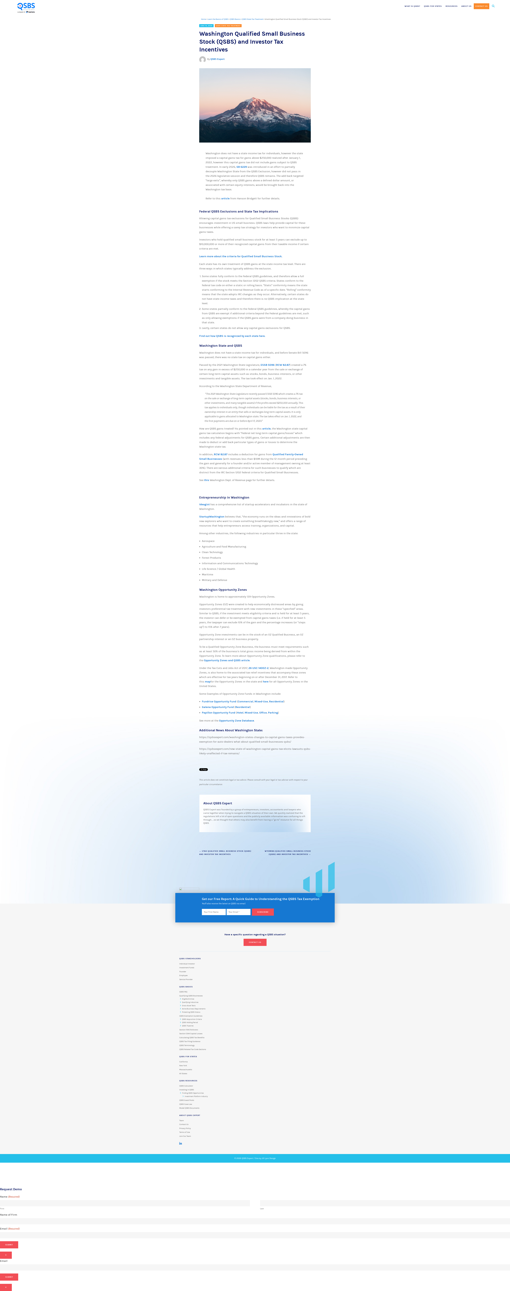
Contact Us (481, 6)
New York (183, 1066)
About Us (466, 6)
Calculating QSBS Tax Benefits (191, 1038)
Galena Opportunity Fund (218, 707)
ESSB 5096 (268, 364)
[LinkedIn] (180, 1143)
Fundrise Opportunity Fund (219, 701)
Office (263, 712)
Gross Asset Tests (189, 1006)
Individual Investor (187, 964)
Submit (9, 1245)
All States (183, 1074)
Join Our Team (185, 1136)
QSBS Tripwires (188, 1026)
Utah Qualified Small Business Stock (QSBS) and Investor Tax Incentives (225, 852)
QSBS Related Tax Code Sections (192, 1049)
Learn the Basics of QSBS (218, 19)
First (2, 1209)
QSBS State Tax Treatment (252, 19)
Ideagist (204, 504)
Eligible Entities (188, 999)
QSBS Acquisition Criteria (192, 1019)
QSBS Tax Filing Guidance (189, 1041)
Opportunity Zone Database (236, 720)
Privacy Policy (185, 1128)
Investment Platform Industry (196, 1096)
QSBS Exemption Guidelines (190, 1016)
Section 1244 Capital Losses (190, 1034)
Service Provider (186, 979)
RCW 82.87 (283, 364)
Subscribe (263, 912)
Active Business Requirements (193, 1009)
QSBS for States (433, 6)
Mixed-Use (261, 701)
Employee (183, 975)
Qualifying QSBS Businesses (191, 996)
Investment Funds (186, 968)
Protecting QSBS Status (191, 1012)
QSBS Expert (217, 59)
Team (181, 1121)
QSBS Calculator (186, 1086)
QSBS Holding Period (190, 1022)
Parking (273, 712)
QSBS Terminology (187, 1045)
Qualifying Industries (190, 1002)
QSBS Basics (235, 19)
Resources (452, 6)
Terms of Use (184, 1132)
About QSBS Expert (189, 1115)
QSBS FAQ (183, 992)
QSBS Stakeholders (190, 958)
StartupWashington (211, 516)
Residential (276, 701)
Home (203, 19)
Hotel (240, 712)
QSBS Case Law (185, 1104)
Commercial (245, 701)
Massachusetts (185, 1070)
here (266, 681)
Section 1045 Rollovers (188, 1030)
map (208, 681)
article (225, 198)
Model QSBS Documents (189, 1108)
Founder (182, 972)
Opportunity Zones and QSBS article (227, 660)
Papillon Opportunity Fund (218, 712)
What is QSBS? (412, 6)
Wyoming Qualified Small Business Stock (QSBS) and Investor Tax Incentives (288, 852)
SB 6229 (242, 166)
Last (262, 1209)
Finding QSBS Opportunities (193, 1093)
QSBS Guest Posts (186, 1100)
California (183, 1062)
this (206, 480)
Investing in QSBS (186, 1090)
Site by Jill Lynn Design (265, 1158)
